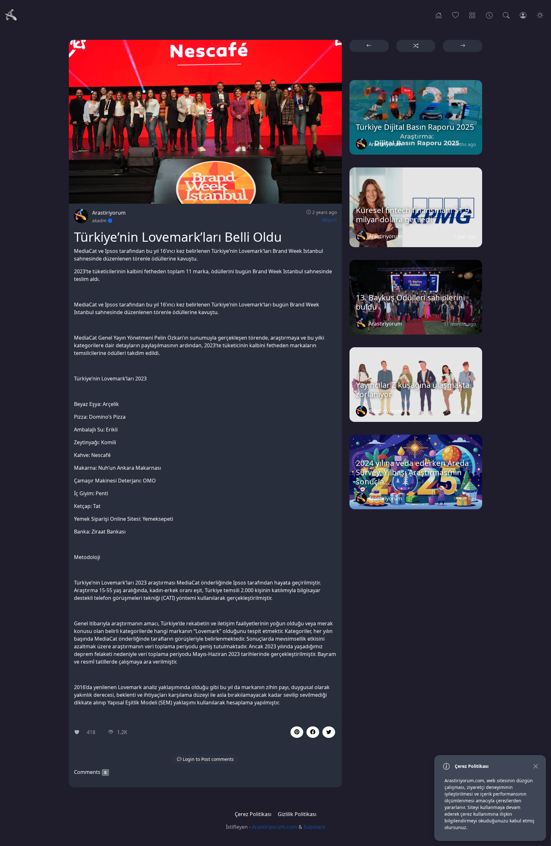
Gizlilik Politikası (297, 814)
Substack (315, 826)
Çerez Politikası (253, 814)
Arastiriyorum (109, 212)
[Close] (535, 766)
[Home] (438, 14)
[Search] (506, 14)
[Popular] (455, 14)
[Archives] (489, 14)
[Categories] (472, 14)
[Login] (523, 14)
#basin (329, 220)
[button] (312, 732)
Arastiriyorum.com (274, 826)
